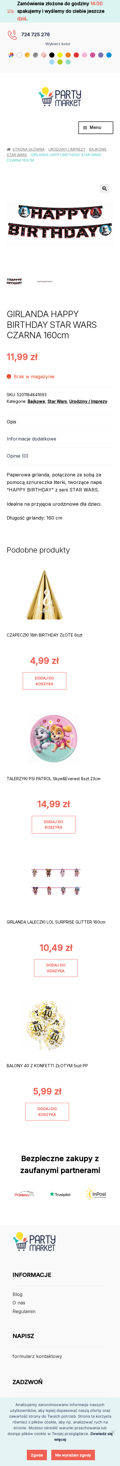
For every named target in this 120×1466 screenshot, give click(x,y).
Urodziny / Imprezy (66, 149)
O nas (19, 1303)
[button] (104, 188)
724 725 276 (35, 34)
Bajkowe (98, 149)
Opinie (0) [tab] (17, 456)
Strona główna (29, 149)
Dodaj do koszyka (44, 681)
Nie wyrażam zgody (73, 1455)
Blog (17, 1294)
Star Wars (17, 155)
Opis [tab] (11, 422)
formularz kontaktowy (37, 1356)
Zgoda (37, 1455)
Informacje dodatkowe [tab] (31, 439)
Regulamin (24, 1311)
